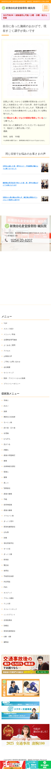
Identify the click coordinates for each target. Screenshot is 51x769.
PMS (5, 587)
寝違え (6, 472)
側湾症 (6, 571)
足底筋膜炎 (8, 620)
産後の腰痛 (8, 494)
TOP (5, 323)
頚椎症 (6, 626)
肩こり (6, 483)
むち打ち (7, 439)
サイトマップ (9, 373)
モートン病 (8, 422)
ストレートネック (10, 609)
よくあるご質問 (9, 345)
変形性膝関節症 (9, 527)
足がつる (7, 444)
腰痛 (5, 477)
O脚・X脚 (7, 637)
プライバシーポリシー (12, 384)
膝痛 (5, 461)
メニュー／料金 (9, 334)
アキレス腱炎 (9, 598)
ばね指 (6, 532)
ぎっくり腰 (8, 554)
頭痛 (5, 538)
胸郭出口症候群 (9, 417)
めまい (6, 406)
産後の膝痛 (8, 510)
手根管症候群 (9, 576)
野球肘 (6, 560)
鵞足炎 (6, 565)
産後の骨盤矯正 (9, 455)
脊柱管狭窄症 (9, 543)
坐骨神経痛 (8, 505)
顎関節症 (7, 488)
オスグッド (8, 593)
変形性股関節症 (9, 631)
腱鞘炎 (6, 642)
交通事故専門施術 (10, 340)
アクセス (7, 351)
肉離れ (6, 450)
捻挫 (5, 411)
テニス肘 (7, 604)
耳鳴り (6, 400)
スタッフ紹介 (9, 329)
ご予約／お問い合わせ (12, 362)
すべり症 (7, 549)
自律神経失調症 (9, 466)
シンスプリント (9, 615)
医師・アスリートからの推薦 (14, 378)
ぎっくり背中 (9, 521)
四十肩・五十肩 (9, 428)
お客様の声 (8, 356)
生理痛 (6, 433)
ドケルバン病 (9, 516)
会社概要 (7, 367)
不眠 (5, 499)
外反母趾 (7, 582)
